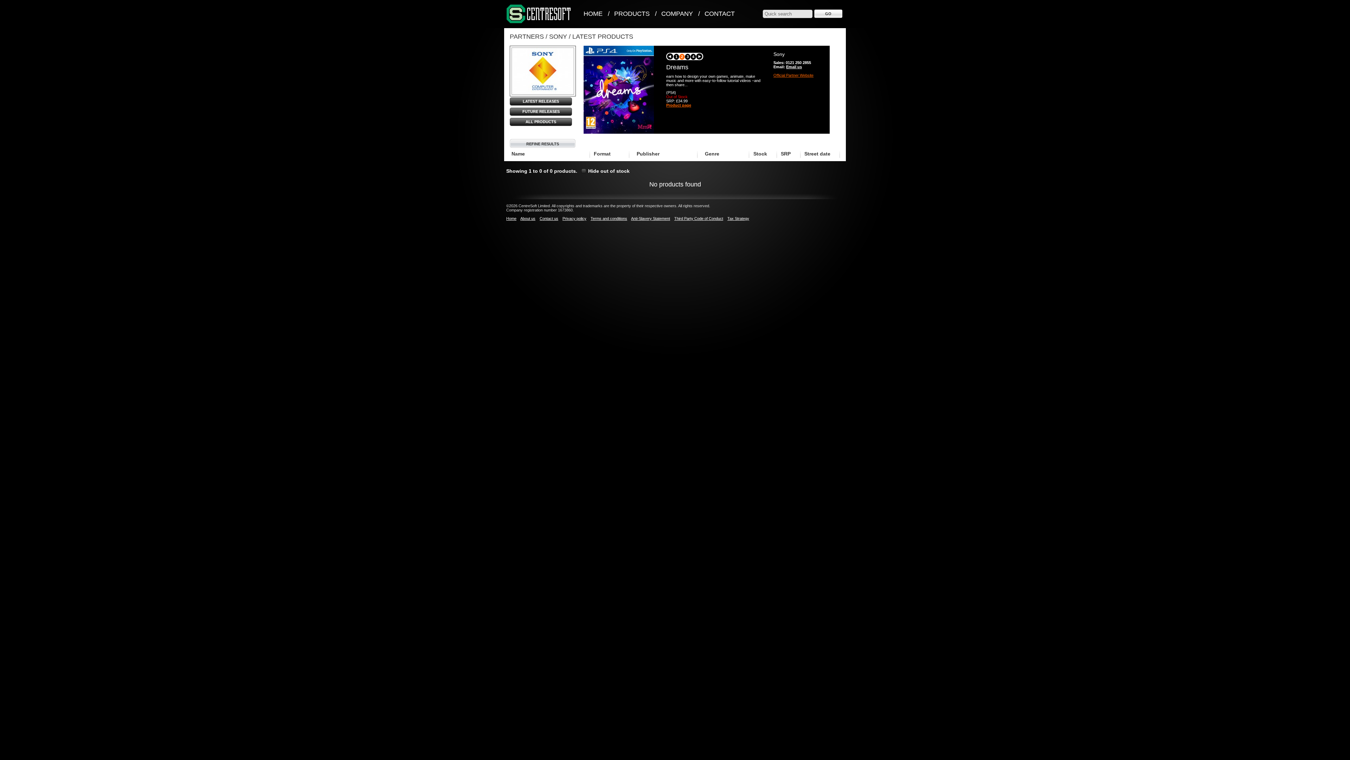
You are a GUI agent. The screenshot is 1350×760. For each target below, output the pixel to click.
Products (632, 13)
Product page (678, 105)
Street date (817, 154)
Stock (760, 154)
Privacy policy (574, 218)
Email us (794, 67)
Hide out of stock (609, 171)
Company (677, 13)
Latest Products (602, 36)
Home (593, 13)
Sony (558, 36)
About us (527, 218)
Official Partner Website (793, 75)
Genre (712, 154)
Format (602, 154)
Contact (720, 13)
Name (518, 154)
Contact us (549, 218)
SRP (786, 154)
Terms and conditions (609, 218)
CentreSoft (539, 14)
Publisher (648, 154)
